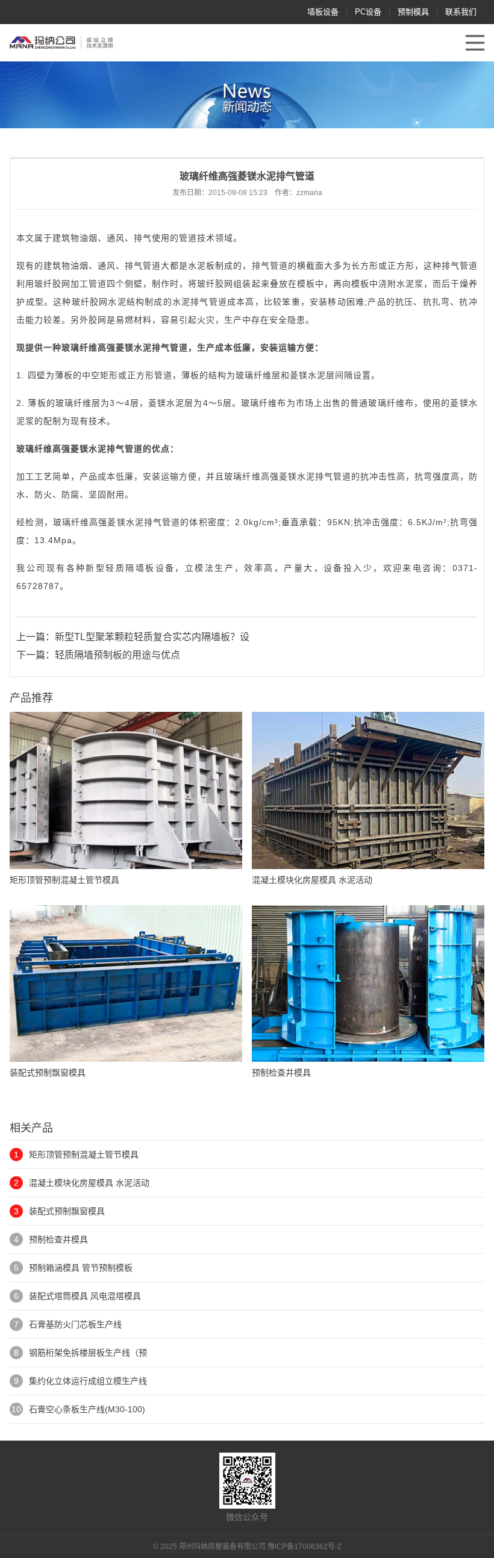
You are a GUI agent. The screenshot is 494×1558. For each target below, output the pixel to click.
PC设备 (368, 11)
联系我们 (461, 11)
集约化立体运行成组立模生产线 (88, 1381)
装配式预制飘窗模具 (67, 1211)
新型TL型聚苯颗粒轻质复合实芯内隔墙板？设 (152, 637)
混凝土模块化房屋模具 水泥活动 (89, 1183)
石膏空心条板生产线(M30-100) (87, 1409)
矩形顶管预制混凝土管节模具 (84, 1154)
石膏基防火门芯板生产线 (75, 1324)
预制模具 (413, 11)
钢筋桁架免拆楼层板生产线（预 (88, 1352)
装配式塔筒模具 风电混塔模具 (85, 1296)
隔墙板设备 (150, 568)
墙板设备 (323, 11)
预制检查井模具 (58, 1239)
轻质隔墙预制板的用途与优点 (117, 655)
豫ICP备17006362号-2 (304, 1546)
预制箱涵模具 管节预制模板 (81, 1268)
